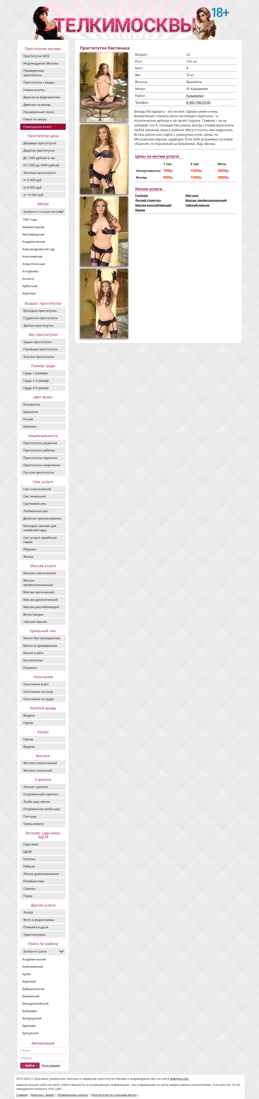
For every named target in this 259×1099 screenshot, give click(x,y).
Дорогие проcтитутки (39, 150)
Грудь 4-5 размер (36, 388)
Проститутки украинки (40, 443)
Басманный (30, 996)
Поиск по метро (35, 119)
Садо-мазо (30, 844)
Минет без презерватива (41, 638)
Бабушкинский (33, 989)
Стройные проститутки (40, 349)
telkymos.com (179, 1079)
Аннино (28, 279)
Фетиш (28, 557)
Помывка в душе (35, 927)
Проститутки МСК (36, 56)
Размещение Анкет (37, 127)
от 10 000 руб (33, 195)
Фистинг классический (40, 763)
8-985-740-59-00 (198, 102)
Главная (22, 1095)
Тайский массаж (35, 622)
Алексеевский (32, 966)
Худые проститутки (37, 342)
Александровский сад (38, 249)
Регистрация (50, 1065)
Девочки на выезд (36, 105)
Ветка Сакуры (33, 614)
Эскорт (28, 912)
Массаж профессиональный (38, 582)
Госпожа (29, 859)
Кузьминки (199, 89)
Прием (28, 723)
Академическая (33, 241)
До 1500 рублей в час (39, 158)
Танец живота (33, 824)
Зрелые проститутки (38, 325)
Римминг (30, 668)
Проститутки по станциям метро (114, 1095)
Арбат (26, 974)
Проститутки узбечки (39, 450)
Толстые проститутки (38, 357)
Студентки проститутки (40, 318)
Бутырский (30, 1033)
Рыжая (28, 419)
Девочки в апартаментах (41, 97)
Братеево (29, 1026)
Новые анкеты (34, 90)
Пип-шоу (29, 816)
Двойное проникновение (42, 518)
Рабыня (29, 866)
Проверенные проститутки (33, 72)
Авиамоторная (33, 227)
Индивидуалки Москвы (40, 63)
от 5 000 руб (32, 180)
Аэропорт (29, 293)
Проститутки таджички (40, 458)
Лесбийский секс (35, 511)
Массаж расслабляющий (41, 607)
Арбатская (29, 286)
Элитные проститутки (39, 173)
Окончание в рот (36, 684)
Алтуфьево (30, 271)
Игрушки (29, 549)
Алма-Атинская (33, 264)
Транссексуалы (34, 934)
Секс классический (37, 489)
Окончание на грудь (38, 699)
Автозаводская (33, 234)
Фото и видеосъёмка (38, 920)
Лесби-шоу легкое (36, 802)
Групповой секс (34, 503)
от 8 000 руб (32, 187)
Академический (34, 959)
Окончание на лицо (38, 692)
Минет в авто (33, 653)
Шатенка (29, 426)
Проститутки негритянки (41, 465)
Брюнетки (30, 412)
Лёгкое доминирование (41, 874)
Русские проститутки (38, 472)
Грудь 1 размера (35, 373)
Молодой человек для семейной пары (39, 528)
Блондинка (31, 404)
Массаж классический (39, 573)
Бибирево (29, 1011)
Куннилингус (33, 660)
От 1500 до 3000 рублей (41, 165)
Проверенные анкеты (72, 1095)
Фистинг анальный (37, 770)
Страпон (29, 888)
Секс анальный (34, 496)
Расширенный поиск (38, 112)
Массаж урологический (40, 600)
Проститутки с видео (38, 82)
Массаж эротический (38, 592)
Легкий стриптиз (35, 787)
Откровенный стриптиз (40, 794)
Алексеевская (32, 256)
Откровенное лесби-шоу (41, 809)
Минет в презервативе (40, 646)
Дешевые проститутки (39, 143)
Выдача (29, 715)
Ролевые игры (34, 881)
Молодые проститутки (40, 311)
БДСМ (27, 852)
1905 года (29, 219)
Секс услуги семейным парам (40, 540)
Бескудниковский (35, 1003)
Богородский (31, 1018)
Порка (27, 896)
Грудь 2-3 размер (36, 380)
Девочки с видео (42, 1095)
